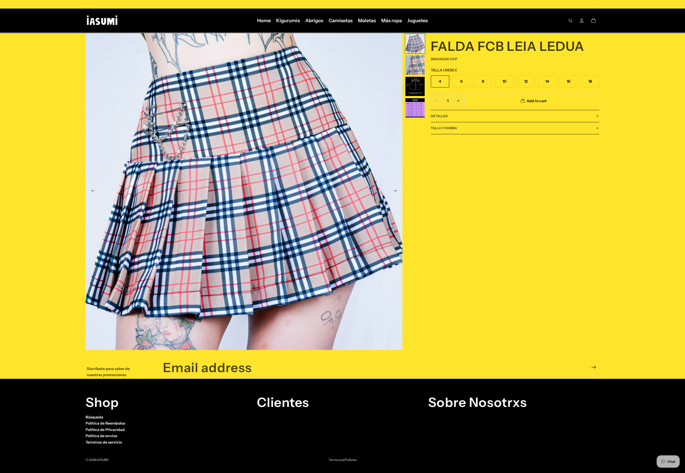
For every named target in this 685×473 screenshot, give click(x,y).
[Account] (582, 20)
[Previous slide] (91, 191)
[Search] (570, 20)
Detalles (439, 116)
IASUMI (102, 460)
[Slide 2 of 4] (415, 65)
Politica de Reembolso (105, 423)
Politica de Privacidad (105, 429)
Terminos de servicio (104, 442)
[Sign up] (593, 367)
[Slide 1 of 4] (415, 43)
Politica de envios (101, 435)
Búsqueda (94, 417)
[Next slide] (396, 191)
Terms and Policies (343, 460)
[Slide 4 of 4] (415, 107)
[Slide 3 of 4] (415, 86)
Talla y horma (444, 128)
